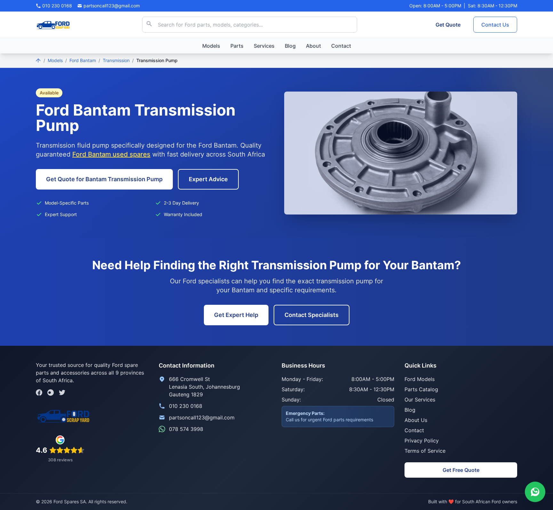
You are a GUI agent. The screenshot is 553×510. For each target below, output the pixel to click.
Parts (237, 46)
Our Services (420, 399)
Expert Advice (208, 179)
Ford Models (420, 379)
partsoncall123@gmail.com (202, 417)
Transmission (116, 60)
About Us (416, 420)
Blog (290, 46)
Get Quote (448, 24)
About (313, 46)
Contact (341, 46)
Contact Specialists (312, 315)
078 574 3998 (186, 429)
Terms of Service (425, 451)
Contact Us (495, 24)
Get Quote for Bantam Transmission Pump (104, 179)
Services (264, 46)
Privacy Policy (422, 440)
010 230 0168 (185, 406)
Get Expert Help (236, 315)
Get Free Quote (461, 470)
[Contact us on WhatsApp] (535, 492)
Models (211, 46)
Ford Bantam (82, 60)
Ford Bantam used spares (111, 154)
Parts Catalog (421, 389)
